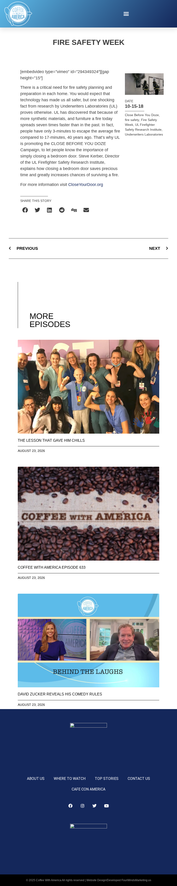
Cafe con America (88, 789)
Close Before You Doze (142, 115)
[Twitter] (94, 806)
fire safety (132, 120)
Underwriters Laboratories (144, 134)
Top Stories (106, 778)
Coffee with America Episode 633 (52, 567)
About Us (35, 778)
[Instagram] (82, 806)
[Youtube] (106, 806)
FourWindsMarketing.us (136, 880)
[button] (126, 13)
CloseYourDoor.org (85, 184)
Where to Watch (70, 778)
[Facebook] (70, 806)
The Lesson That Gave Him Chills (51, 440)
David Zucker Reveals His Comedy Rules (60, 694)
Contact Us (139, 778)
